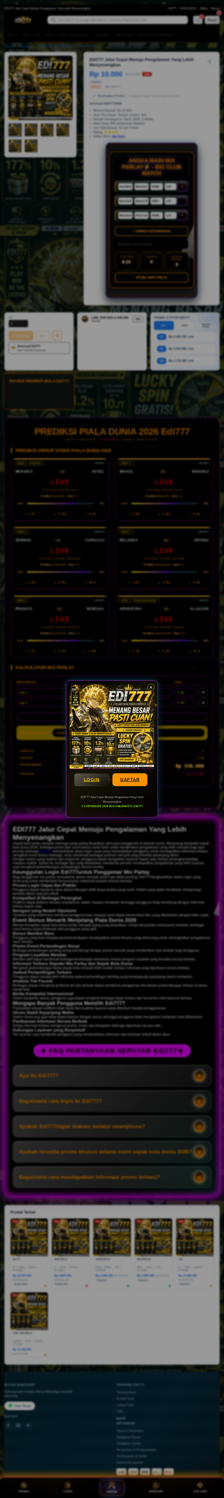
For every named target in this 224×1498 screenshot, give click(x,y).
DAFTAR (130, 779)
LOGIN (92, 779)
